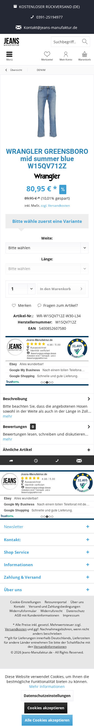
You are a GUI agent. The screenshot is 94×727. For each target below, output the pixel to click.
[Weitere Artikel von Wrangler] (47, 177)
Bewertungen (15, 426)
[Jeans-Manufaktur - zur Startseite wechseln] (23, 41)
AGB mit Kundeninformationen (37, 615)
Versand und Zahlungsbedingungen (54, 606)
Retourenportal (56, 602)
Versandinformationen (50, 646)
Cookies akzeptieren (45, 707)
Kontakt (19, 606)
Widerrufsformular (23, 611)
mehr (7, 416)
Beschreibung (15, 398)
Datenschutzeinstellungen (47, 695)
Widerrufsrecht (51, 611)
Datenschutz (75, 611)
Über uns (77, 602)
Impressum (71, 615)
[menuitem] (84, 56)
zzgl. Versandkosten (55, 205)
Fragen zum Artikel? (60, 305)
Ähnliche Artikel (17, 449)
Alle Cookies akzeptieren (47, 720)
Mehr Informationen (47, 686)
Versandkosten (16, 629)
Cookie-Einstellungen (25, 602)
